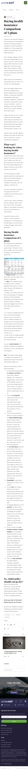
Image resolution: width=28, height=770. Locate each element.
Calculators (11, 9)
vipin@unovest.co (7, 704)
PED (13, 614)
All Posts (4, 9)
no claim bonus (7, 617)
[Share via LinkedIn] (11, 624)
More (17, 9)
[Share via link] (14, 624)
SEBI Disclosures (8, 763)
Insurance (5, 620)
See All (23, 634)
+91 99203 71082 (20, 704)
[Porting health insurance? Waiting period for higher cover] (14, 643)
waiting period (18, 614)
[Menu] (25, 2)
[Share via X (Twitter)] (7, 624)
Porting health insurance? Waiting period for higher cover (13, 652)
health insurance (7, 614)
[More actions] (23, 17)
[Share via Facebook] (4, 624)
